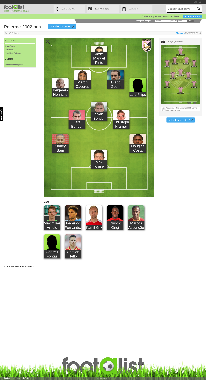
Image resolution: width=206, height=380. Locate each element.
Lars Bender (77, 124)
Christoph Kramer (121, 124)
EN (195, 2)
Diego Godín (116, 84)
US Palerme (14, 33)
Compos (102, 9)
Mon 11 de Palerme (13, 53)
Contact (7, 378)
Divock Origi (115, 225)
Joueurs (68, 9)
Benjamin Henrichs (60, 92)
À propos (16, 378)
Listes (133, 9)
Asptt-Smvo (10, 46)
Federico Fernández (73, 225)
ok (190, 21)
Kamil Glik (94, 227)
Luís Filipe (138, 94)
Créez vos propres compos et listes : (171, 16)
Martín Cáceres (82, 84)
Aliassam (180, 33)
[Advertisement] (20, 114)
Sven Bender (99, 116)
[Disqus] (25, 305)
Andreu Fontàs (52, 254)
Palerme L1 (9, 50)
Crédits (26, 378)
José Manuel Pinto (99, 58)
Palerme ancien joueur (14, 65)
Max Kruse (99, 164)
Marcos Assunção (136, 225)
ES (200, 2)
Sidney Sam (60, 148)
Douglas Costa (137, 148)
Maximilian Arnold (52, 225)
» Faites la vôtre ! (61, 26)
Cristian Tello (73, 254)
